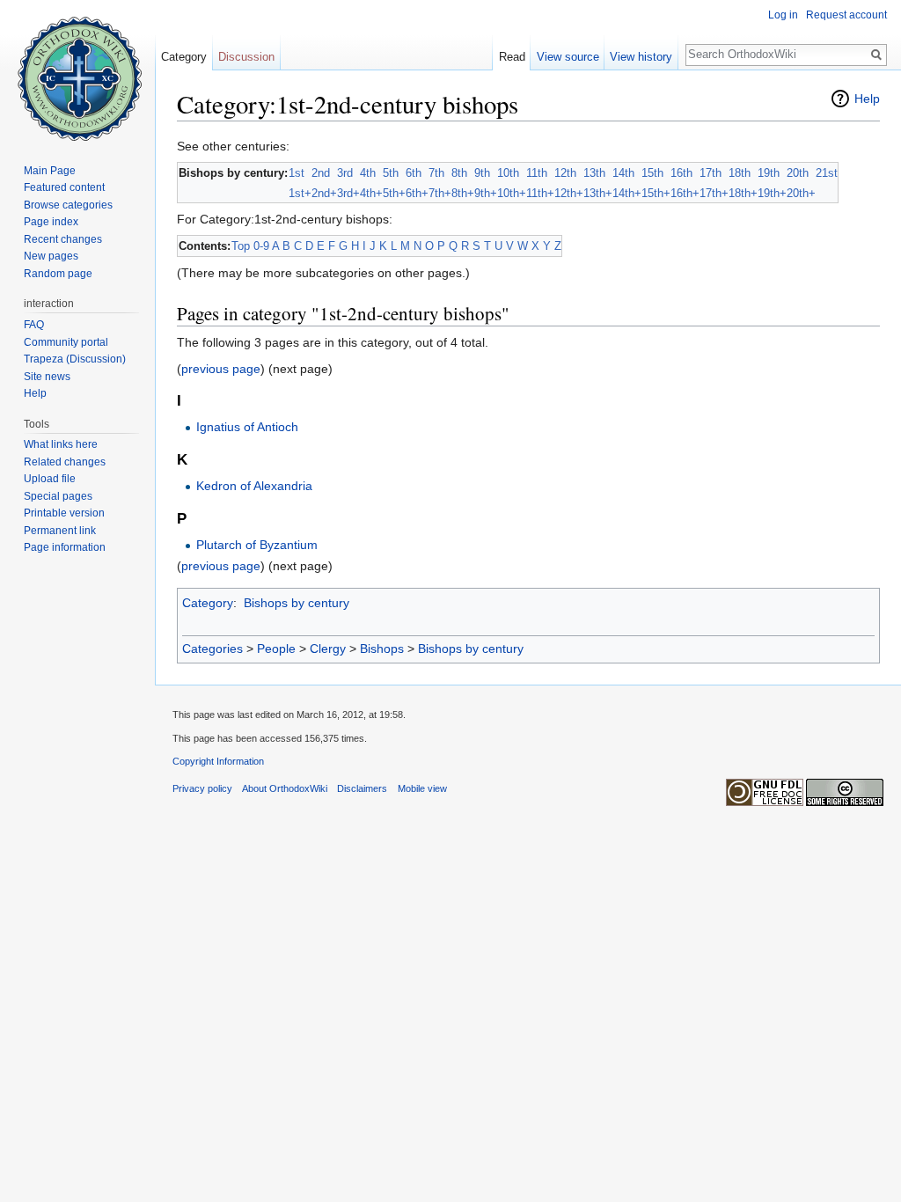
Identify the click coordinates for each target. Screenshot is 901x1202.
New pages (51, 256)
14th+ (626, 193)
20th (798, 173)
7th (436, 173)
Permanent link (60, 530)
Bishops (382, 648)
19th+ (772, 193)
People (276, 648)
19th (769, 173)
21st (827, 173)
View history (641, 56)
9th (482, 173)
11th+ (540, 193)
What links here (61, 444)
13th (594, 173)
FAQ (34, 325)
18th (740, 173)
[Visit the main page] (77, 70)
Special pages (58, 496)
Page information (65, 547)
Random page (58, 274)
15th (652, 173)
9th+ (485, 193)
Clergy (328, 648)
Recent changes (63, 239)
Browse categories (68, 205)
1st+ (300, 193)
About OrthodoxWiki (284, 788)
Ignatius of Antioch (247, 427)
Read (512, 56)
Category (207, 603)
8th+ (462, 193)
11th (536, 173)
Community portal (66, 342)
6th (413, 173)
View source (568, 56)
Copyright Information (218, 761)
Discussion (246, 56)
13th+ (597, 193)
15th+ (655, 193)
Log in (783, 15)
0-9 (261, 246)
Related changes (65, 462)
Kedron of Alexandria (254, 486)
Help (867, 99)
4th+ (371, 193)
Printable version (64, 513)
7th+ (440, 193)
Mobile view (422, 788)
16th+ (685, 193)
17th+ (714, 193)
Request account (846, 15)
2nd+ (324, 193)
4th (368, 173)
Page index (51, 222)
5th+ (394, 193)
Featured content (64, 187)
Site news (47, 376)
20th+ (801, 193)
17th (711, 173)
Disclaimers (362, 788)
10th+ (511, 193)
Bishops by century (296, 603)
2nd (320, 173)
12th (565, 173)
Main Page (50, 171)
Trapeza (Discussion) (75, 359)
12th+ (568, 193)
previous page (220, 369)
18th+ (743, 193)
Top (240, 246)
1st (296, 173)
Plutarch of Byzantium (257, 545)
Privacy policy (202, 788)
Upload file (50, 479)
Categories (212, 648)
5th (391, 173)
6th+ (417, 193)
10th (508, 173)
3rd (345, 173)
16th (681, 173)
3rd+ (348, 193)
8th (459, 173)
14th (623, 173)
